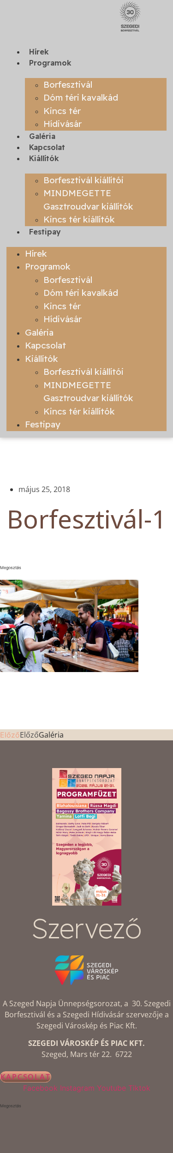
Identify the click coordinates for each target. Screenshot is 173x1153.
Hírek (39, 51)
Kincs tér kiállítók (79, 219)
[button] (86, 567)
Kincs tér (62, 110)
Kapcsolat (47, 147)
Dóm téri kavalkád (80, 97)
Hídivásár (62, 123)
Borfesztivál (67, 84)
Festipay (45, 231)
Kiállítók (44, 158)
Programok (50, 62)
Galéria (42, 136)
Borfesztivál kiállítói (83, 180)
